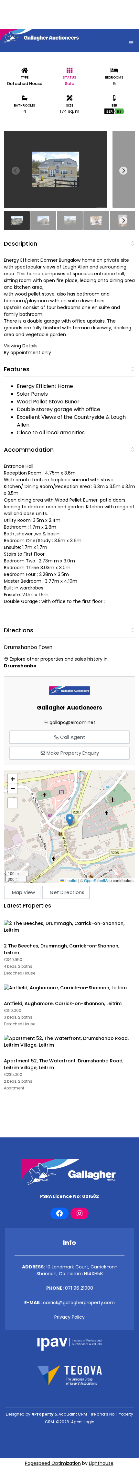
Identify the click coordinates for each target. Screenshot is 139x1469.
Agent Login (82, 1422)
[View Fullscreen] (12, 803)
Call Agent (72, 737)
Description (20, 244)
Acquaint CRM (73, 1414)
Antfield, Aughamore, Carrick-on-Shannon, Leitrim (63, 1003)
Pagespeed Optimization (53, 1463)
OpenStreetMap (98, 880)
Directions (18, 630)
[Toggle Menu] (131, 42)
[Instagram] (79, 1213)
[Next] (123, 170)
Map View (23, 892)
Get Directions (67, 892)
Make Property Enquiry (72, 752)
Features (16, 369)
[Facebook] (59, 1213)
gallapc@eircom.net (72, 722)
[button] (70, 820)
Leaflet (70, 880)
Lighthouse (101, 1463)
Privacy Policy (69, 1317)
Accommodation (29, 450)
